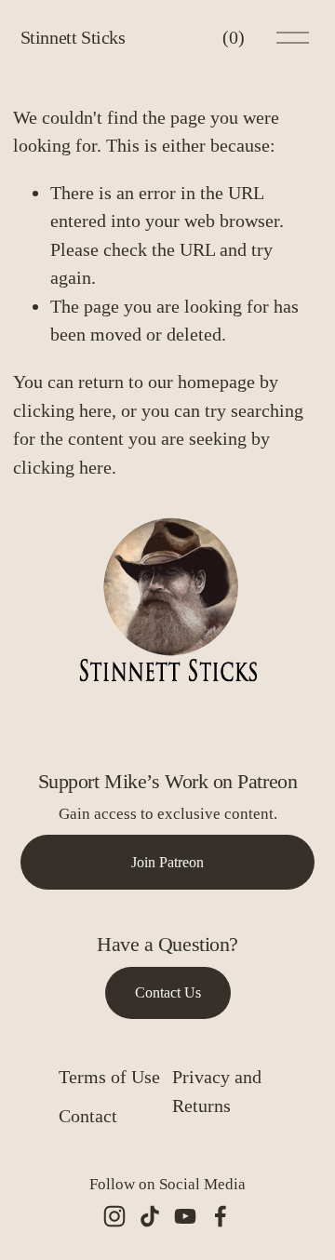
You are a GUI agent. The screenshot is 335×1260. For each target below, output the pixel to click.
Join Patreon (167, 862)
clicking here (62, 410)
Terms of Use (109, 1076)
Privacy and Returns (216, 1090)
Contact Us (168, 992)
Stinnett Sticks (73, 37)
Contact (88, 1116)
